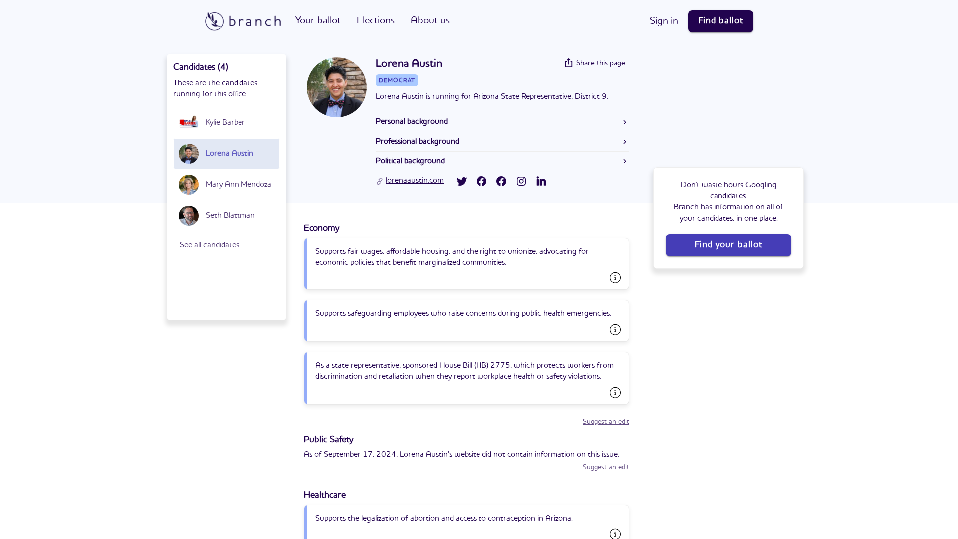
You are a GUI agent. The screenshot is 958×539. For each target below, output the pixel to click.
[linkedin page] (541, 181)
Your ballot (318, 21)
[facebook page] (481, 181)
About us (430, 21)
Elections (376, 21)
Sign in (664, 21)
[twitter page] (462, 181)
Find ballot (720, 20)
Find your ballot (728, 244)
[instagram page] (521, 181)
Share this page (600, 63)
